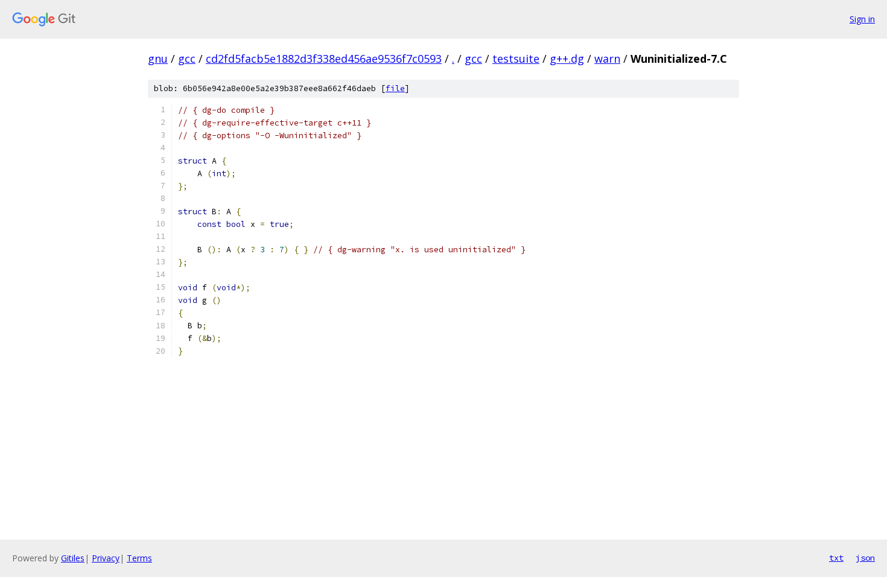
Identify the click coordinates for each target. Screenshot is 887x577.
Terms (139, 558)
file (395, 88)
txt (836, 557)
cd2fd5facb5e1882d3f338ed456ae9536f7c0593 (324, 58)
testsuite (515, 58)
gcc (187, 58)
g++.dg (567, 58)
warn (607, 58)
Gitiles (72, 558)
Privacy (105, 558)
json (865, 557)
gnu (158, 58)
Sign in (862, 19)
